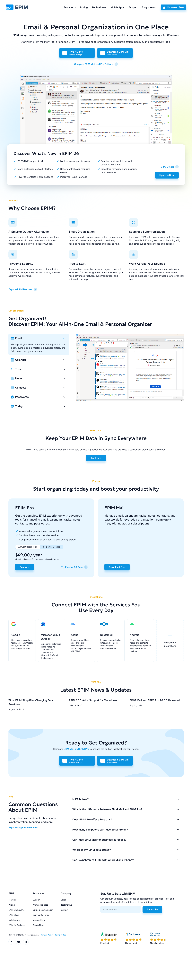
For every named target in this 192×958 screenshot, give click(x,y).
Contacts (20, 387)
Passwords (22, 396)
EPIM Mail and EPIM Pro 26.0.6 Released (155, 700)
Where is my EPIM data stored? (91, 849)
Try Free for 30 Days (72, 567)
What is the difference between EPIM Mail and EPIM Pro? (107, 809)
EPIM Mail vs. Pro (16, 910)
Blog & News (149, 7)
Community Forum (41, 915)
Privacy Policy (47, 935)
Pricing (84, 7)
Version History (40, 920)
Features (68, 7)
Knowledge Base (40, 905)
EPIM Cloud (13, 915)
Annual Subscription (27, 547)
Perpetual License (51, 547)
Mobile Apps (117, 7)
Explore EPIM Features (20, 289)
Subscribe (152, 909)
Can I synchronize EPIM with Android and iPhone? (103, 859)
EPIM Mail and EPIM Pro (76, 749)
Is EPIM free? (80, 799)
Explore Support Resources (23, 827)
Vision (63, 900)
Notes (18, 378)
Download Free (175, 7)
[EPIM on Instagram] (18, 942)
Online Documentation (43, 910)
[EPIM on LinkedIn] (26, 942)
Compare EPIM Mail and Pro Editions (93, 64)
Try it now (96, 458)
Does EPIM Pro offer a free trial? (92, 819)
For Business (99, 7)
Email (18, 338)
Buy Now (24, 567)
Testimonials (66, 905)
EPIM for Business (16, 925)
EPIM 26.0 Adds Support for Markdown (93, 700)
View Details (167, 166)
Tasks (18, 369)
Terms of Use (60, 935)
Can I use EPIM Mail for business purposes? (99, 839)
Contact (64, 910)
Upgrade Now (166, 175)
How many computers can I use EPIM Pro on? (100, 829)
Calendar (20, 359)
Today (19, 406)
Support (133, 7)
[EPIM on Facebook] (11, 942)
